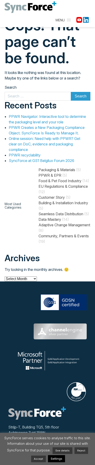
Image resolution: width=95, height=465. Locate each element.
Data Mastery (50, 219)
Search (11, 87)
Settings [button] (56, 458)
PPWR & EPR (50, 175)
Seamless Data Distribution (61, 214)
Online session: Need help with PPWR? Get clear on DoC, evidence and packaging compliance (44, 144)
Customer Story (52, 197)
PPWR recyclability (25, 155)
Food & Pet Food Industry (60, 181)
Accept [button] (38, 458)
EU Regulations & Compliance (63, 186)
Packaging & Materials (57, 169)
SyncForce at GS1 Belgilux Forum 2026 (41, 160)
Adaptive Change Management (64, 225)
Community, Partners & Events (64, 236)
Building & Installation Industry (63, 203)
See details (62, 450)
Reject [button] (81, 450)
